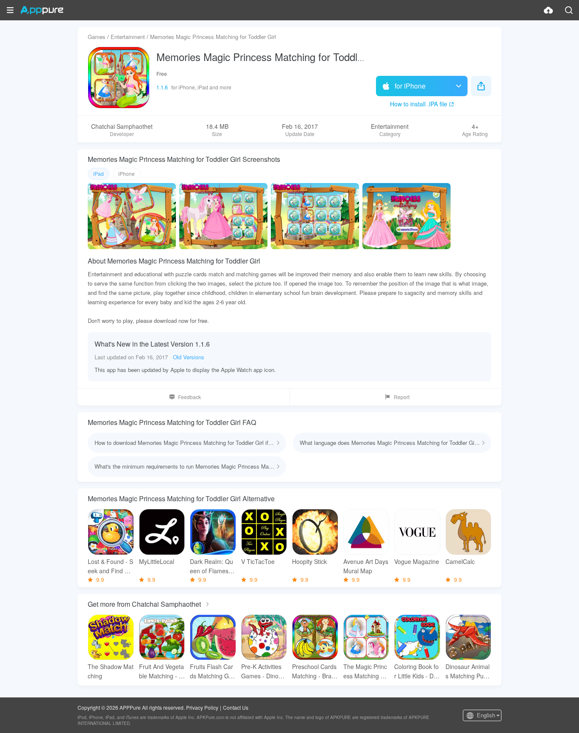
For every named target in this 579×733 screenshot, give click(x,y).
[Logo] (41, 10)
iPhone (126, 173)
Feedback (189, 396)
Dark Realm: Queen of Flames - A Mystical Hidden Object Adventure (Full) (212, 566)
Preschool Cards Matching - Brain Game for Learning (314, 671)
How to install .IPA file (418, 104)
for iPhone (410, 86)
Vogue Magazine (416, 561)
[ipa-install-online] (548, 10)
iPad (98, 173)
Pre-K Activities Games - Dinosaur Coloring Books (263, 671)
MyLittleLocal (156, 561)
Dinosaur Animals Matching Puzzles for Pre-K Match (468, 671)
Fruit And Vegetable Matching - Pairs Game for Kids (161, 671)
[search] (569, 10)
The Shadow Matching (111, 671)
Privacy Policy (202, 707)
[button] (10, 10)
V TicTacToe (258, 561)
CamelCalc (460, 561)
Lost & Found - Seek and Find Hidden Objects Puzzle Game (111, 566)
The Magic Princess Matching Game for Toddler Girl (366, 671)
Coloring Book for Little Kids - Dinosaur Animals (416, 671)
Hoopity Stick (309, 561)
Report (401, 396)
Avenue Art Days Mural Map (365, 566)
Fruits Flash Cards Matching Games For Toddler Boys (212, 671)
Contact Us (235, 707)
